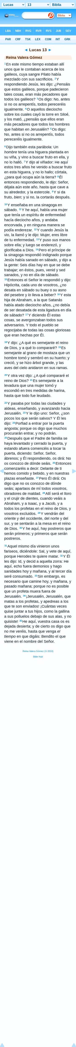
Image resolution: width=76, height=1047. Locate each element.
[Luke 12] (5, 480)
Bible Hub (38, 656)
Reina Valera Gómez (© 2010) (38, 651)
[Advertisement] (38, 693)
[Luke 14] (70, 480)
